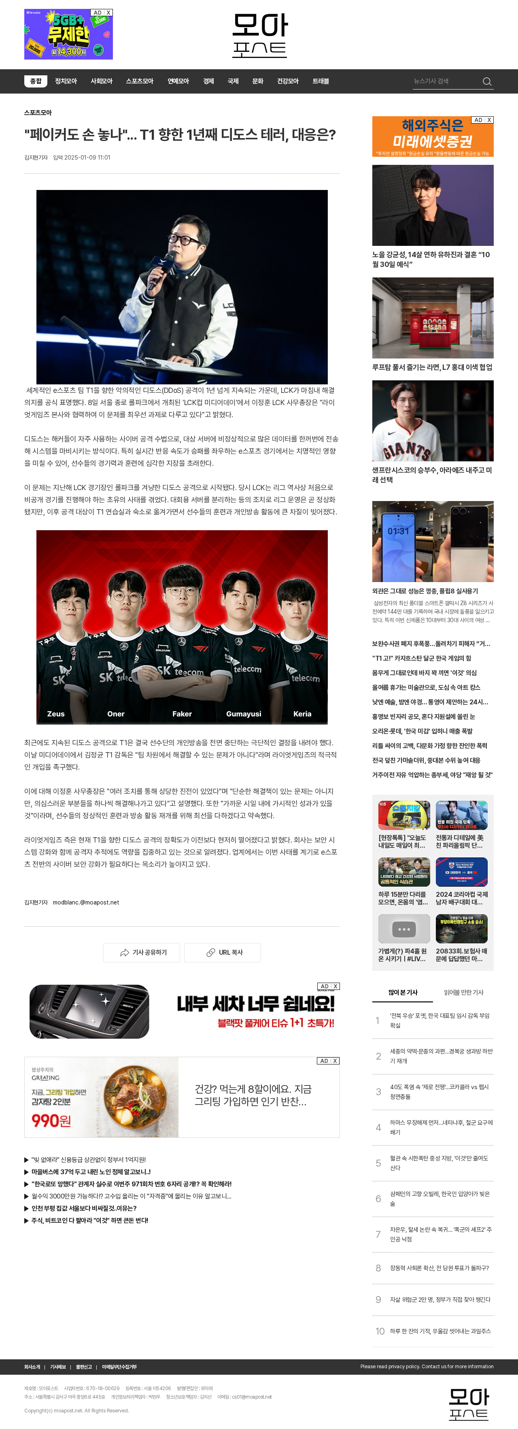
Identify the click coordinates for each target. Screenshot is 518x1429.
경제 (208, 81)
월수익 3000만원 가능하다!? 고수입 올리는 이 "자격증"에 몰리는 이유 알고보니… (131, 1196)
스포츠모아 (140, 81)
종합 (35, 81)
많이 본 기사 (402, 992)
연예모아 (178, 81)
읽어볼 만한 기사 (463, 992)
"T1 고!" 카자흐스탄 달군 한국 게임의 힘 (421, 658)
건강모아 (288, 81)
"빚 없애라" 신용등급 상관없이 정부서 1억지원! (89, 1160)
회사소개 (32, 1367)
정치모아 (66, 81)
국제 (233, 81)
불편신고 (83, 1367)
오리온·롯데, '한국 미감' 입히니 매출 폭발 (422, 731)
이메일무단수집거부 (119, 1367)
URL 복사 (231, 952)
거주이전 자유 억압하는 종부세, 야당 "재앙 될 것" (432, 775)
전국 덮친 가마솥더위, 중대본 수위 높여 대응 (426, 760)
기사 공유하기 (150, 952)
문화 (258, 81)
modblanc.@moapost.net (86, 902)
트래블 (321, 81)
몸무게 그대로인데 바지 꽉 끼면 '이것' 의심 (424, 673)
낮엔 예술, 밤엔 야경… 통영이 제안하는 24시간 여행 (430, 702)
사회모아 (102, 81)
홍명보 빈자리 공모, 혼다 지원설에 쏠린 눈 (423, 717)
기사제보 (58, 1367)
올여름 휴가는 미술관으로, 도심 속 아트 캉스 (426, 687)
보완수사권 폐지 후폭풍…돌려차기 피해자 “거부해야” (431, 644)
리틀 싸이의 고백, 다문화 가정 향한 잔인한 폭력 (430, 746)
